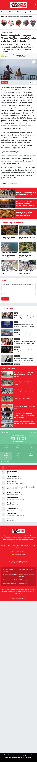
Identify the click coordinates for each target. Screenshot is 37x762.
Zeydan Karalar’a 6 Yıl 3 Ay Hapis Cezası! (24, 351)
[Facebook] (10, 561)
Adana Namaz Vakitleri (11, 574)
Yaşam (20, 593)
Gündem (4, 12)
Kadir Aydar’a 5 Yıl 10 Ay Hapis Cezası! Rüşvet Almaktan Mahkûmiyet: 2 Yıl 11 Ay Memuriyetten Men (24, 360)
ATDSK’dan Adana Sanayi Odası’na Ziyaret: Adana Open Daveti (24, 317)
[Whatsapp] (23, 561)
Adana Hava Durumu (27, 569)
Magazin (18, 591)
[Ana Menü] (2, 5)
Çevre (10, 32)
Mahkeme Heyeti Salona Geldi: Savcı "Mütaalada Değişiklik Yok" (18, 16)
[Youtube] (20, 561)
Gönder (5, 299)
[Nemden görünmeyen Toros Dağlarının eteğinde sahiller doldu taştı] (18, 69)
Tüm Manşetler (25, 580)
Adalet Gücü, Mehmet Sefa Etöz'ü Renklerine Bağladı (24, 325)
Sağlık (27, 591)
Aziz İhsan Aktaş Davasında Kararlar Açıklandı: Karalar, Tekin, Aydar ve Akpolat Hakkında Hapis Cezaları (25, 343)
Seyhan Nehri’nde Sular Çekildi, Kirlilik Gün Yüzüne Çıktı (27, 237)
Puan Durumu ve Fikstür (11, 580)
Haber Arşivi (24, 583)
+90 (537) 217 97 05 (19, 551)
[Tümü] (35, 309)
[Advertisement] (18, 681)
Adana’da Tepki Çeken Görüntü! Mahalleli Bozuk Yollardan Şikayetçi (27, 272)
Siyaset (19, 12)
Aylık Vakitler (6, 461)
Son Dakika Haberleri (10, 583)
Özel (16, 313)
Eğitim (27, 589)
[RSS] (26, 561)
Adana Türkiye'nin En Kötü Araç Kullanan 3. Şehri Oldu (9, 272)
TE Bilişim (22, 598)
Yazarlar (33, 12)
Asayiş (4, 589)
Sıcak (29, 140)
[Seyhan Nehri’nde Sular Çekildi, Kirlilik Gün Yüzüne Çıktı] (27, 230)
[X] (13, 561)
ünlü (30, 100)
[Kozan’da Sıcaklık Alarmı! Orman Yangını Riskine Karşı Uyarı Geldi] (9, 230)
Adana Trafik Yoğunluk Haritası (26, 575)
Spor (26, 12)
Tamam (18, 759)
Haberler (4, 32)
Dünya (22, 589)
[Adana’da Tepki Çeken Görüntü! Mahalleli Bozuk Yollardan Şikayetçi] (27, 264)
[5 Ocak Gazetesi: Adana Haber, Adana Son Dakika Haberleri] (18, 4)
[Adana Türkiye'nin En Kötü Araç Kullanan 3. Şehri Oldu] (9, 264)
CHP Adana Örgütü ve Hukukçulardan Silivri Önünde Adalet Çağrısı (23, 334)
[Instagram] (17, 561)
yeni (2, 118)
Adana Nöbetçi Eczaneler (8, 570)
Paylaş (5, 82)
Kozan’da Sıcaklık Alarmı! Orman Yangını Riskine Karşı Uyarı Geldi (9, 237)
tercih (16, 103)
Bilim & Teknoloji (11, 589)
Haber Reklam (11, 591)
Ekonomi (12, 12)
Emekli (3, 132)
